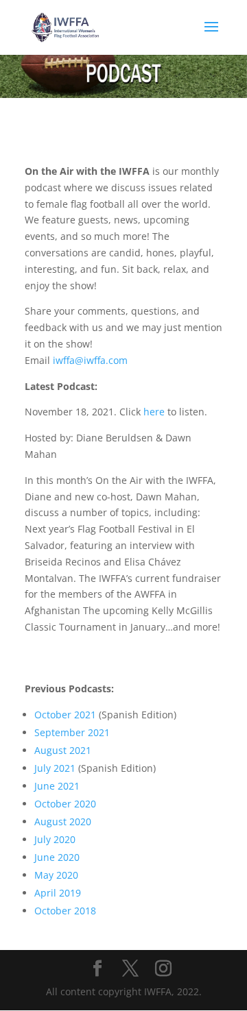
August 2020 (62, 821)
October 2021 (65, 714)
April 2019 (59, 892)
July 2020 (56, 839)
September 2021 (72, 732)
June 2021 (57, 785)
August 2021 (62, 750)
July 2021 (54, 768)
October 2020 (65, 803)
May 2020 (56, 874)
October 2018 (65, 910)
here (154, 411)
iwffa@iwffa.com (90, 360)
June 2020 (58, 857)
